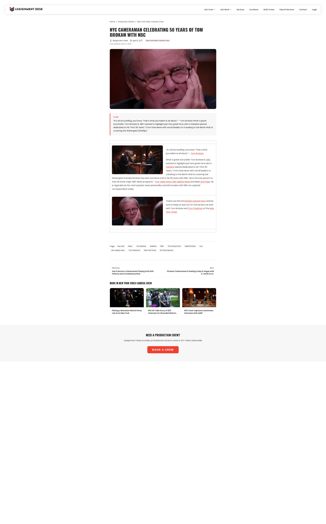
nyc (201, 246)
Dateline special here (194, 201)
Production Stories (126, 21)
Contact (303, 9)
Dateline (170, 166)
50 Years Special (166, 250)
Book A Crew (163, 350)
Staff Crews (268, 9)
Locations (253, 9)
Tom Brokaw (197, 153)
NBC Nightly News (181, 181)
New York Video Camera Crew (150, 21)
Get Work (224, 9)
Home (112, 21)
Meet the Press (190, 246)
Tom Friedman (195, 208)
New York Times (150, 250)
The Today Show (163, 181)
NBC (208, 159)
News (130, 246)
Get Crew (208, 9)
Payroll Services (287, 9)
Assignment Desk (120, 40)
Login (314, 9)
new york (120, 246)
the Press (205, 181)
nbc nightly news (118, 250)
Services (240, 9)
